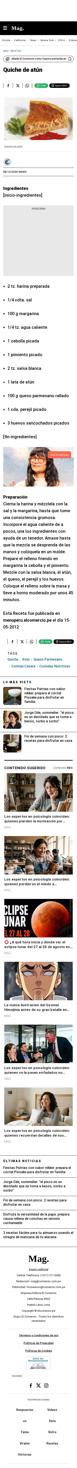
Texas (33, 40)
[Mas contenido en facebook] (31, 1386)
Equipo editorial (38, 1269)
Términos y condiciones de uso (38, 1335)
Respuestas (24, 1410)
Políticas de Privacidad (38, 1343)
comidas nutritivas (54, 666)
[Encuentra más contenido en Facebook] (8, 85)
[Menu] (7, 28)
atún (26, 659)
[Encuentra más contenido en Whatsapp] (27, 85)
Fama (25, 1432)
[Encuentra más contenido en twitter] (17, 85)
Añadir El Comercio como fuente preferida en (39, 58)
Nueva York (47, 40)
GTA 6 (61, 40)
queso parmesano (48, 659)
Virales (25, 1443)
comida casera (23, 666)
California (19, 40)
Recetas (52, 1443)
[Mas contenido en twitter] (38, 1386)
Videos (52, 1410)
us (25, 1421)
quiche (12, 659)
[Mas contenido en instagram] (46, 1386)
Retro (52, 1432)
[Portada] (38, 1265)
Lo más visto (17, 682)
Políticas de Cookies (38, 1350)
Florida (6, 40)
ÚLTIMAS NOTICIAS (22, 1161)
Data (52, 1421)
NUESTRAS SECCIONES (38, 1400)
